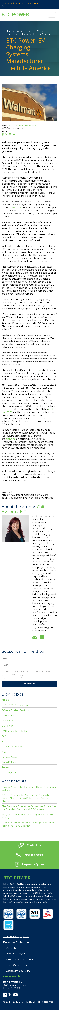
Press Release (9, 762)
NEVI (4, 752)
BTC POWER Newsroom (25, 125)
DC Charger (8, 720)
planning (11, 439)
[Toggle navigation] (52, 15)
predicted (16, 207)
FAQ (4, 736)
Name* (4, 654)
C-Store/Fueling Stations (15, 710)
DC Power (7, 726)
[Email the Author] (34, 637)
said (40, 370)
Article (11, 125)
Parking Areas (9, 757)
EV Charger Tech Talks (14, 731)
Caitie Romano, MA (25, 509)
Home (9, 31)
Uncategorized (10, 772)
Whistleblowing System (16, 936)
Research (7, 767)
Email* (4, 661)
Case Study (8, 715)
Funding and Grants (13, 746)
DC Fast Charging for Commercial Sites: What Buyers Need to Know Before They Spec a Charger (26, 798)
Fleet (4, 741)
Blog (17, 31)
